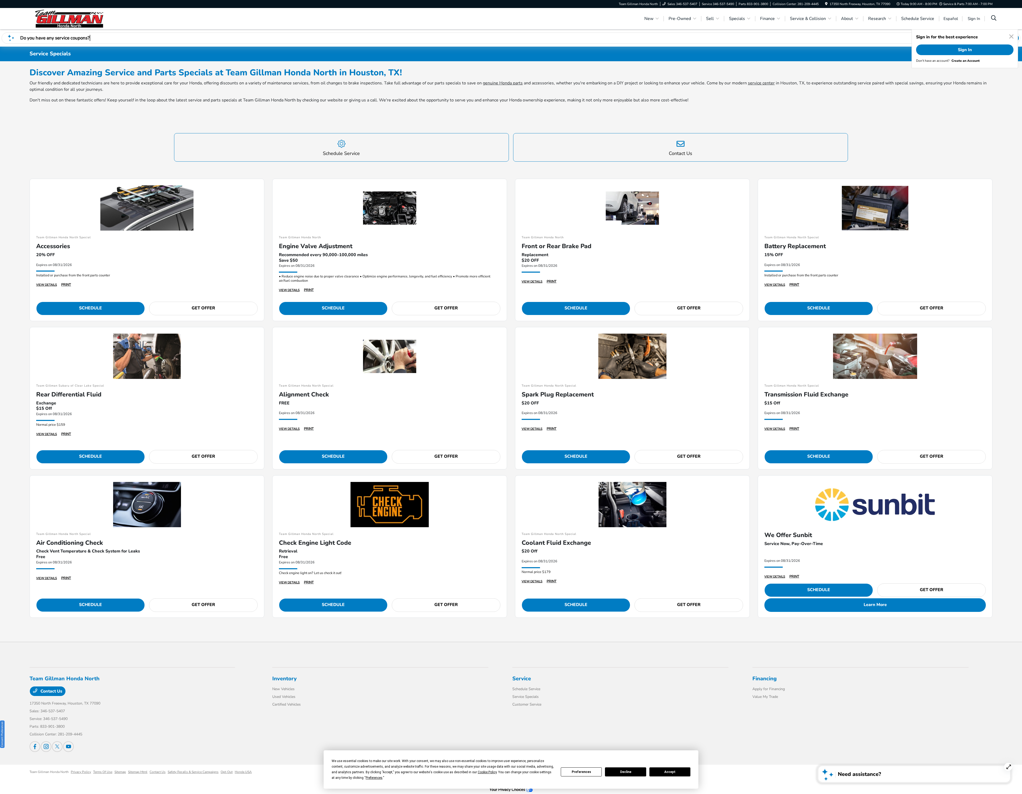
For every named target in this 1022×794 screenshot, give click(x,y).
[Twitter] (57, 746)
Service (521, 678)
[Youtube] (68, 746)
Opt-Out (227, 772)
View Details (46, 285)
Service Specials (525, 696)
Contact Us (50, 691)
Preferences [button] (374, 778)
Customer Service (526, 704)
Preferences (581, 772)
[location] (826, 4)
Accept (669, 772)
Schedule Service (526, 688)
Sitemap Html (137, 772)
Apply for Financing (768, 688)
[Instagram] (46, 746)
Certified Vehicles (286, 704)
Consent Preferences (2, 734)
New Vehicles (283, 688)
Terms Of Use (102, 772)
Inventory (284, 678)
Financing (764, 678)
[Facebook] (35, 746)
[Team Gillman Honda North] (75, 18)
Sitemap (120, 772)
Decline (625, 772)
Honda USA (243, 772)
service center (761, 83)
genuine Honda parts (503, 83)
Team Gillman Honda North (49, 772)
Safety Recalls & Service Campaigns (193, 772)
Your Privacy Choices (507, 789)
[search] (993, 18)
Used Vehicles (283, 696)
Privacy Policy (81, 772)
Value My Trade (765, 696)
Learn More (875, 605)
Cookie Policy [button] (487, 772)
